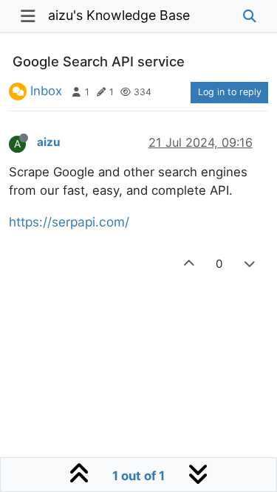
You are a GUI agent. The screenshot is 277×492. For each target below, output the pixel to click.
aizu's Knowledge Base (119, 15)
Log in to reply (229, 91)
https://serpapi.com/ (69, 221)
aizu (48, 142)
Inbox (46, 90)
